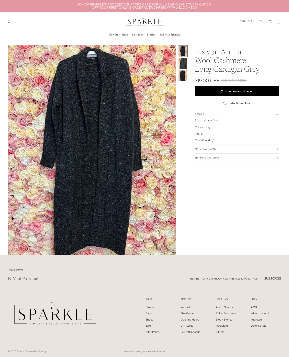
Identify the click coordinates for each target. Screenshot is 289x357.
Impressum (257, 319)
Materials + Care (205, 148)
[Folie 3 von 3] (183, 75)
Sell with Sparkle (190, 332)
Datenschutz (258, 325)
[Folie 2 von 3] (183, 63)
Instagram (222, 325)
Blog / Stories (224, 319)
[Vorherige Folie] (12, 150)
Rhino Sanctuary (226, 313)
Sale (148, 325)
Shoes (149, 319)
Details (199, 114)
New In (150, 307)
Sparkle (20, 351)
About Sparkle (224, 307)
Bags (149, 313)
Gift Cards (187, 325)
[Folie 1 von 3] (183, 51)
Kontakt (185, 307)
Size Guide (187, 313)
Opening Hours (190, 319)
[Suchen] (9, 21)
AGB (254, 307)
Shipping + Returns (207, 157)
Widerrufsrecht (260, 313)
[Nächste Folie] (172, 150)
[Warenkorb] (278, 21)
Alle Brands (152, 332)
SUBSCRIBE (272, 278)
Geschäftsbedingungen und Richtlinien (144, 351)
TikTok (220, 332)
